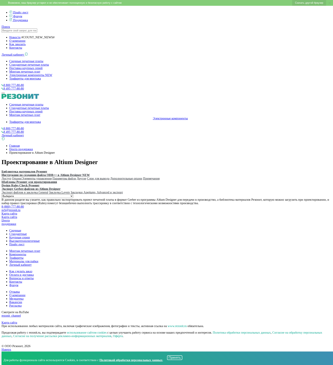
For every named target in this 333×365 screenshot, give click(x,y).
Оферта (118, 336)
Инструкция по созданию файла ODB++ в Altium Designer (46, 175)
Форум (17, 16)
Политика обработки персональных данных (242, 332)
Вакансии (15, 302)
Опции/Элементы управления (32, 178)
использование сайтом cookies (87, 332)
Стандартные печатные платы (29, 64)
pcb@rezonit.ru (11, 210)
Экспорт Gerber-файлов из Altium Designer (31, 188)
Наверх (6, 349)
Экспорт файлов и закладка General (25, 192)
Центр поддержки (21, 149)
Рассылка (15, 305)
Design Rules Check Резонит (21, 185)
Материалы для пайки (23, 261)
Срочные (15, 230)
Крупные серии (19, 237)
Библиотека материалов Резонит (24, 171)
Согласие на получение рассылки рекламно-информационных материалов (62, 336)
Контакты (15, 47)
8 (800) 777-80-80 (13, 206)
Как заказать (17, 44)
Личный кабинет (13, 54)
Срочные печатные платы (26, 61)
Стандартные (18, 234)
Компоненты (17, 254)
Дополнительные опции (126, 178)
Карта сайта (9, 213)
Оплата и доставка (21, 274)
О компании (17, 40)
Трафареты (16, 257)
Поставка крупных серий (26, 68)
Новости (15, 37)
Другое (81, 178)
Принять (175, 357)
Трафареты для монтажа (25, 78)
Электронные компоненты (30, 75)
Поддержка (20, 20)
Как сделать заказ (20, 271)
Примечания (151, 178)
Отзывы (14, 291)
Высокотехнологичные (24, 240)
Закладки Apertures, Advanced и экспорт (97, 192)
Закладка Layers (59, 192)
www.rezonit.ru (177, 326)
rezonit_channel (11, 315)
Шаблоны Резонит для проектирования (29, 182)
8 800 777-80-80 (13, 85)
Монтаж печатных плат (24, 71)
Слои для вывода (98, 178)
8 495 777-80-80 (13, 88)
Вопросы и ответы (21, 278)
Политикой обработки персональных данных (130, 360)
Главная (14, 145)
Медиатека (16, 298)
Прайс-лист (20, 12)
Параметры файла (64, 178)
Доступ (6, 178)
